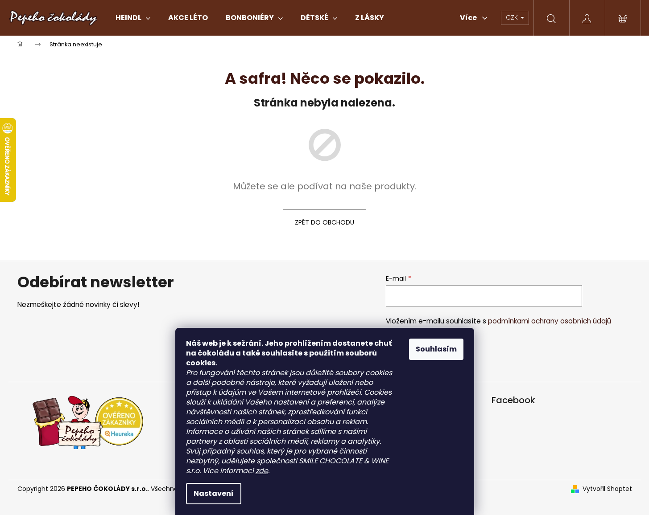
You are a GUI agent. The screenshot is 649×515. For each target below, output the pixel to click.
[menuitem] (133, 18)
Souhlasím (436, 349)
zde (262, 471)
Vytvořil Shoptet (607, 489)
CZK (513, 17)
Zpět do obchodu (324, 222)
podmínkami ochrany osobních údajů (549, 321)
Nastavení (214, 493)
